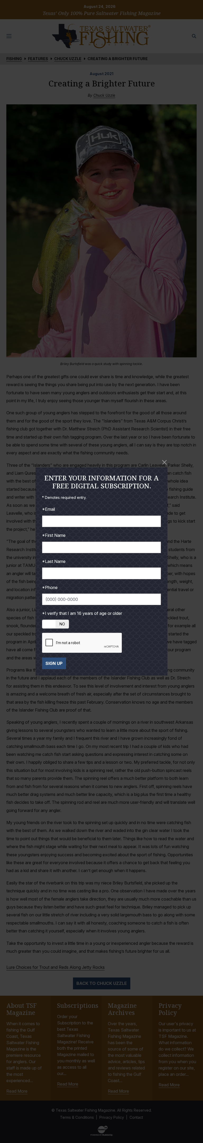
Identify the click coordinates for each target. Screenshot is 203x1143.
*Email (48, 509)
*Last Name (54, 561)
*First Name (54, 535)
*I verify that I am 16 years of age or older (82, 613)
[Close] (164, 462)
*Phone (50, 587)
